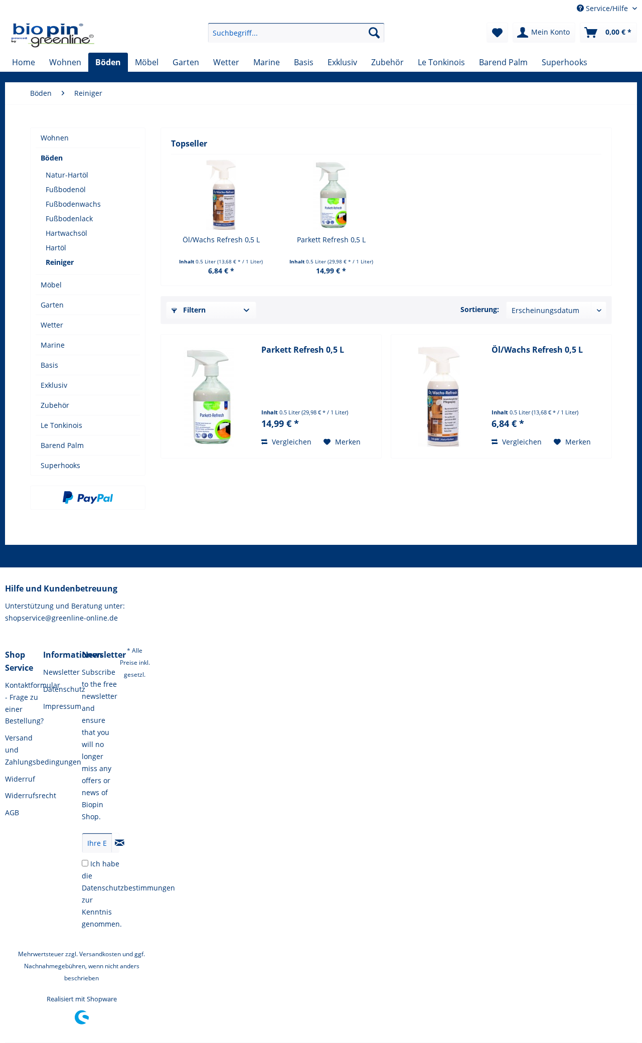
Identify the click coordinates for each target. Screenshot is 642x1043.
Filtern (193, 310)
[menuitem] (296, 33)
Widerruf (20, 779)
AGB (12, 812)
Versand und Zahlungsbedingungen (21, 750)
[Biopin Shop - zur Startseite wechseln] (53, 35)
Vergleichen (290, 441)
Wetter (52, 325)
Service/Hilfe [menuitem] (607, 8)
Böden (52, 158)
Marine (53, 345)
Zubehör (55, 405)
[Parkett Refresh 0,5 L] (331, 195)
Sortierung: (479, 309)
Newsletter (59, 672)
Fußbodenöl (66, 189)
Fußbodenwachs (73, 204)
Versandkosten (100, 954)
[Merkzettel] (497, 33)
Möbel (51, 284)
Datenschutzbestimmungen (128, 887)
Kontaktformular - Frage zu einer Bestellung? (21, 702)
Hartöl (56, 247)
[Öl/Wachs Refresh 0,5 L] (221, 195)
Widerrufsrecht (21, 795)
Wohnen (55, 137)
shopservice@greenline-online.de (61, 618)
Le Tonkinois (61, 425)
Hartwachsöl (66, 233)
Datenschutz (59, 689)
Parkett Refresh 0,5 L (331, 239)
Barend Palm (62, 445)
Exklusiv (54, 385)
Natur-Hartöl (67, 175)
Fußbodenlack (69, 218)
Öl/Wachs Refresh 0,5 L (221, 239)
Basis (49, 365)
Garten (52, 305)
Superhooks (60, 465)
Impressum (59, 706)
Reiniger (60, 262)
